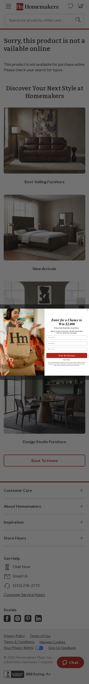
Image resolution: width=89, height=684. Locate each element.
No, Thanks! (66, 359)
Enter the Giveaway (67, 355)
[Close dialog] (87, 310)
